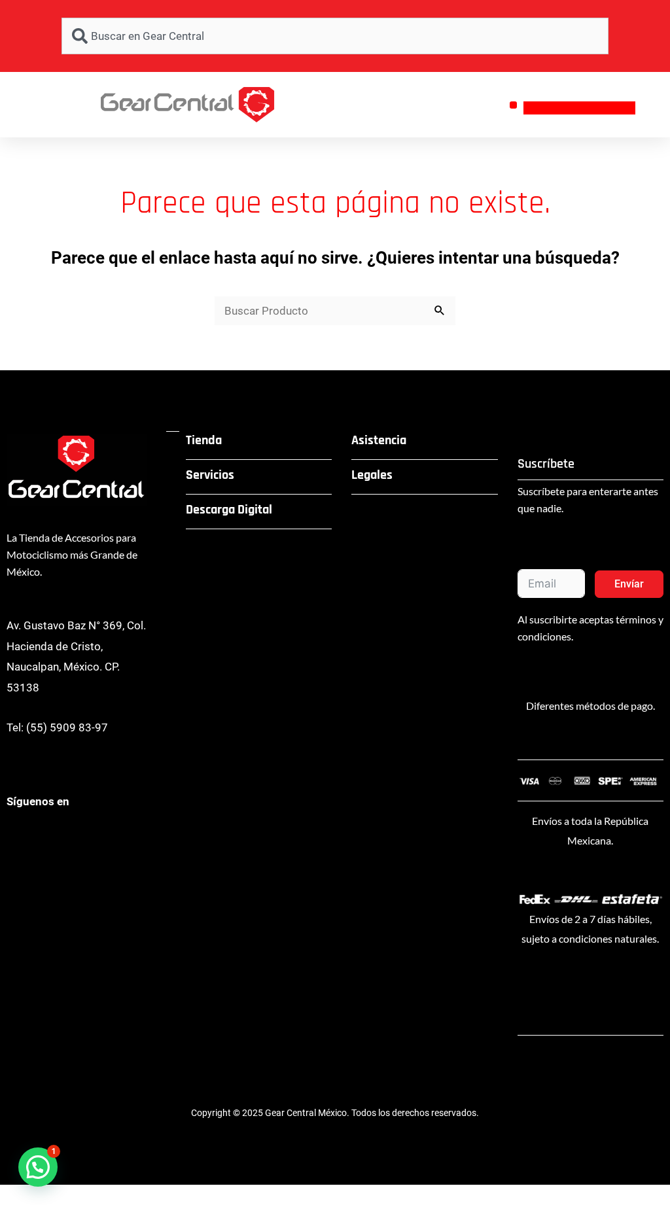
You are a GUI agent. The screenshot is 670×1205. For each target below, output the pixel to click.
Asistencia (378, 440)
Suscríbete (546, 463)
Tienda (204, 440)
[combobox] (335, 36)
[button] (513, 105)
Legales (372, 474)
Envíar (629, 584)
